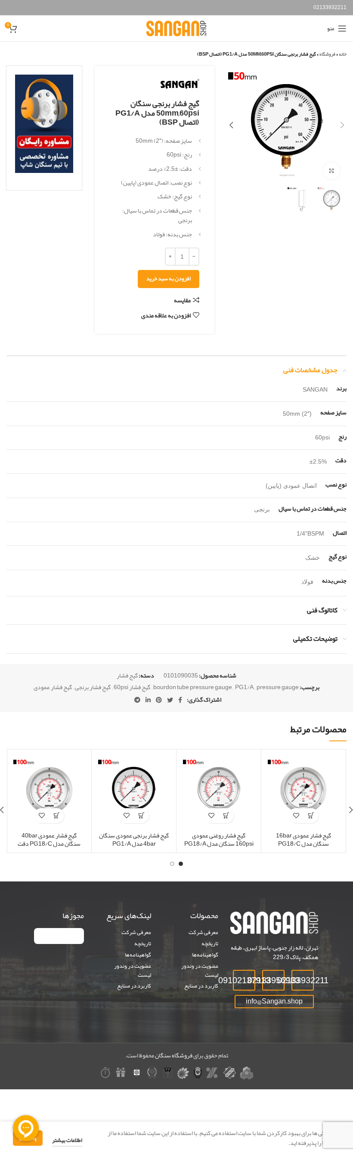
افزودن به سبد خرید (168, 278)
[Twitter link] (170, 700)
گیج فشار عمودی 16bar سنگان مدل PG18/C (303, 839)
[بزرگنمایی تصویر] (331, 170)
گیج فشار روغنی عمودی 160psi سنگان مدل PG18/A (219, 839)
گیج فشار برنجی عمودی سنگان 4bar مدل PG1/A (134, 839)
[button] (311, 815)
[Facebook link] (180, 700)
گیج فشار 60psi (132, 687)
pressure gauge (278, 687)
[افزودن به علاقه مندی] (295, 815)
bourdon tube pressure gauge (192, 687)
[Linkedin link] (148, 700)
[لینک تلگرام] (137, 700)
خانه (343, 54)
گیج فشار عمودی (53, 687)
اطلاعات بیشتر (67, 1140)
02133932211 (330, 7)
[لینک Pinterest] (158, 700)
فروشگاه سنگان (173, 1055)
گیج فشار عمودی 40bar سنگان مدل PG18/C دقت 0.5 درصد (49, 843)
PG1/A (244, 687)
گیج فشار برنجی (93, 687)
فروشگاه (327, 54)
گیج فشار (127, 675)
